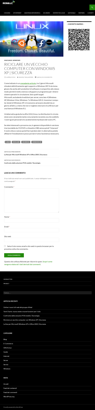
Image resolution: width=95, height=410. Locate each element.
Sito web (7, 236)
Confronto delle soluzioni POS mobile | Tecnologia (22, 161)
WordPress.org (8, 397)
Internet (6, 356)
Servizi (5, 364)
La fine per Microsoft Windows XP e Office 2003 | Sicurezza (25, 153)
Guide (5, 352)
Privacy (6, 283)
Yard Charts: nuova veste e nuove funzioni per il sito (22, 311)
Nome (7, 217)
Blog (5, 339)
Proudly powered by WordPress (13, 407)
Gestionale (71, 13)
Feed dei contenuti (10, 388)
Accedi (5, 384)
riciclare (16, 142)
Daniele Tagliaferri (26, 77)
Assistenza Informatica (32, 13)
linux (8, 142)
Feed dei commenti (10, 392)
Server (5, 360)
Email (7, 226)
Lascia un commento (44, 77)
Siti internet (17, 13)
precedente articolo (28, 83)
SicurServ (46, 13)
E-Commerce (8, 344)
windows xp (37, 142)
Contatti (90, 13)
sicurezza (26, 142)
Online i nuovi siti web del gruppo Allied (17, 307)
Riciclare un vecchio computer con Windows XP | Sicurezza (24, 320)
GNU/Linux (8, 60)
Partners (81, 13)
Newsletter (7, 279)
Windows (16, 60)
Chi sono (7, 13)
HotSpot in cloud (59, 13)
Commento (9, 187)
